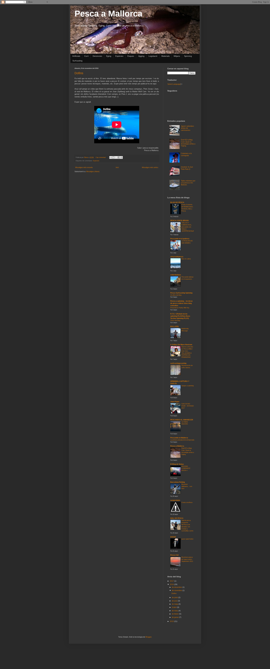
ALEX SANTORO (187, 539)
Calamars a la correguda (186, 154)
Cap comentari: (101, 157)
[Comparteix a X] (116, 157)
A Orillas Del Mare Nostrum (181, 345)
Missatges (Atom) (92, 172)
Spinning (188, 56)
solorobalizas (175, 275)
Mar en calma (186, 259)
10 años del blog (175, 295)
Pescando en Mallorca (179, 438)
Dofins (79, 73)
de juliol (175, 597)
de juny (175, 601)
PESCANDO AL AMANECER (181, 420)
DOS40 (173, 537)
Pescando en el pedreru (179, 239)
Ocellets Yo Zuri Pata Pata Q (187, 168)
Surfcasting (77, 61)
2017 (172, 581)
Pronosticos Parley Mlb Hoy (179, 308)
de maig (175, 604)
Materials (165, 56)
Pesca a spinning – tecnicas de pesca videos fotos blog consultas (181, 303)
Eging (108, 56)
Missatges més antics (150, 167)
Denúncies (97, 56)
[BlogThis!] (113, 157)
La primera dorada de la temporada (182, 440)
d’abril (174, 607)
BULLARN (174, 326)
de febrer (175, 614)
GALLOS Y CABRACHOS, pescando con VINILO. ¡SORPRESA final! (187, 227)
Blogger (148, 637)
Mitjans (177, 56)
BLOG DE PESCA (177, 202)
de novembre (177, 590)
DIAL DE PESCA (176, 518)
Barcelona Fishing (177, 482)
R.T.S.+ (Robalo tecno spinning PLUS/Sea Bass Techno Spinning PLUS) (180, 316)
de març (175, 611)
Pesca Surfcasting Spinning (181, 293)
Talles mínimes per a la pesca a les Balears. (188, 183)
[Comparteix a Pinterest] (121, 157)
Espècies (119, 56)
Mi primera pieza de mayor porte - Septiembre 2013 (187, 559)
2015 (172, 621)
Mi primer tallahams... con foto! (186, 486)
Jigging (141, 56)
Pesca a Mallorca (108, 13)
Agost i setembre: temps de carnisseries (187, 128)
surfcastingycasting (178, 363)
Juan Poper (174, 402)
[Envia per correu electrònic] (110, 157)
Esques (130, 56)
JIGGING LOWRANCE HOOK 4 (185, 468)
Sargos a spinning (187, 385)
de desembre (177, 587)
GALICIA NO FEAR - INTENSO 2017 (187, 406)
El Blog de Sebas (177, 464)
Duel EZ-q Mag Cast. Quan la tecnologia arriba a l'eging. (188, 143)
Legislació (152, 56)
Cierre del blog (175, 320)
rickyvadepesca (176, 257)
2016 (172, 584)
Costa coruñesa (186, 502)
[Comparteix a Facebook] (118, 157)
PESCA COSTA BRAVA (179, 221)
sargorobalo (175, 500)
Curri (86, 56)
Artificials (76, 56)
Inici (117, 167)
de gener (175, 617)
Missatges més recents (84, 167)
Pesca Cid (174, 555)
